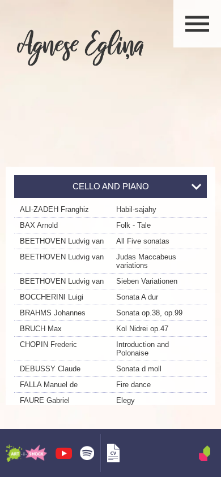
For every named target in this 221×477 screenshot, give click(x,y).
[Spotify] (87, 453)
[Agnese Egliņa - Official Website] (79, 47)
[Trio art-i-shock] (26, 453)
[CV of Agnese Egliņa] (113, 453)
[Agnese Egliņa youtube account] (64, 453)
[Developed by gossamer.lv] (204, 453)
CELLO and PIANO (111, 186)
